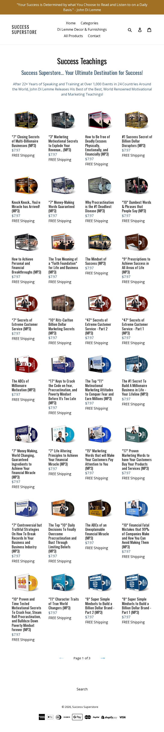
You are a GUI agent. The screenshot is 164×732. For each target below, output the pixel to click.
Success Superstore (24, 29)
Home (71, 23)
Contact (94, 35)
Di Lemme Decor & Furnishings (82, 29)
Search (82, 689)
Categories (89, 23)
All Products (73, 35)
